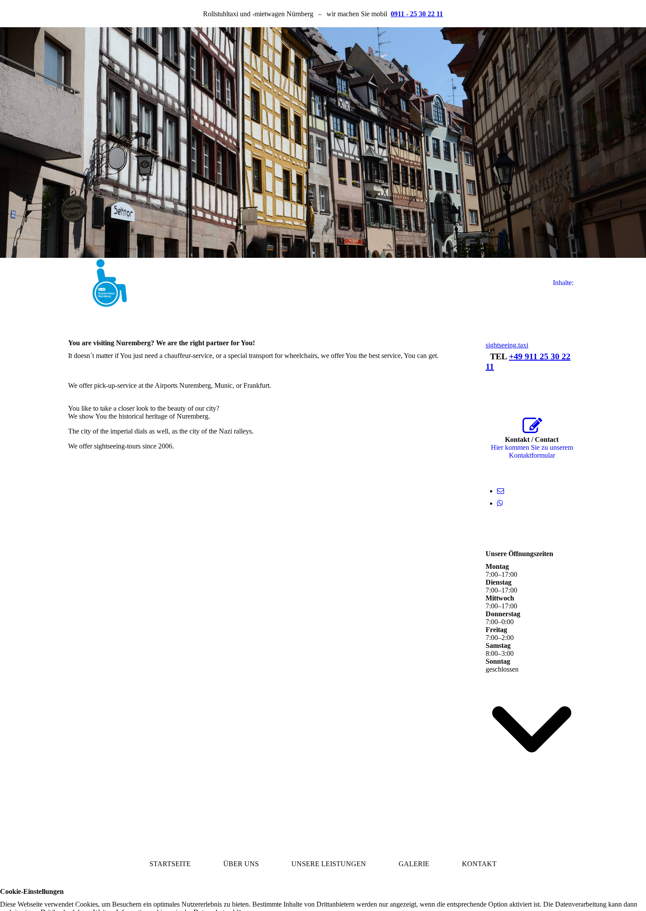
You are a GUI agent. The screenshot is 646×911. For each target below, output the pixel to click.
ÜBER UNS (241, 864)
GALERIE (414, 864)
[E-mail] (500, 491)
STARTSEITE (170, 864)
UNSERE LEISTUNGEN (328, 864)
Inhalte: (563, 282)
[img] (323, 142)
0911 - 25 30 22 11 (417, 14)
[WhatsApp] (500, 503)
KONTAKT (479, 864)
